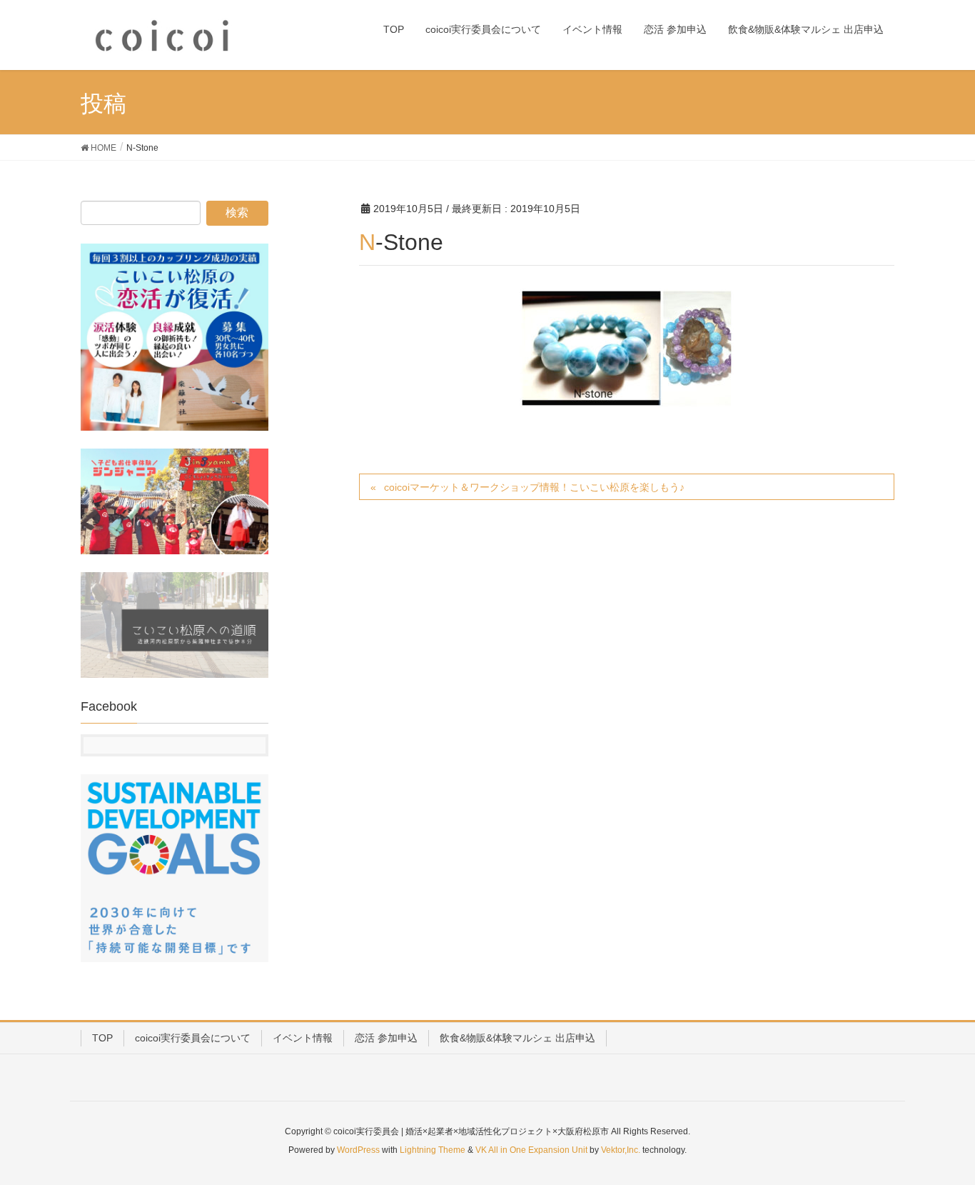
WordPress (358, 1150)
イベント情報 (303, 1038)
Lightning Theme (432, 1150)
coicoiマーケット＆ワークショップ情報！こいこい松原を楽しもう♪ (534, 487)
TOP (102, 1038)
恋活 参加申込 (386, 1038)
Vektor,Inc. (620, 1150)
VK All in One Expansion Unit (531, 1150)
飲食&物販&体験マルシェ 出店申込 (517, 1038)
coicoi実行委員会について (193, 1038)
